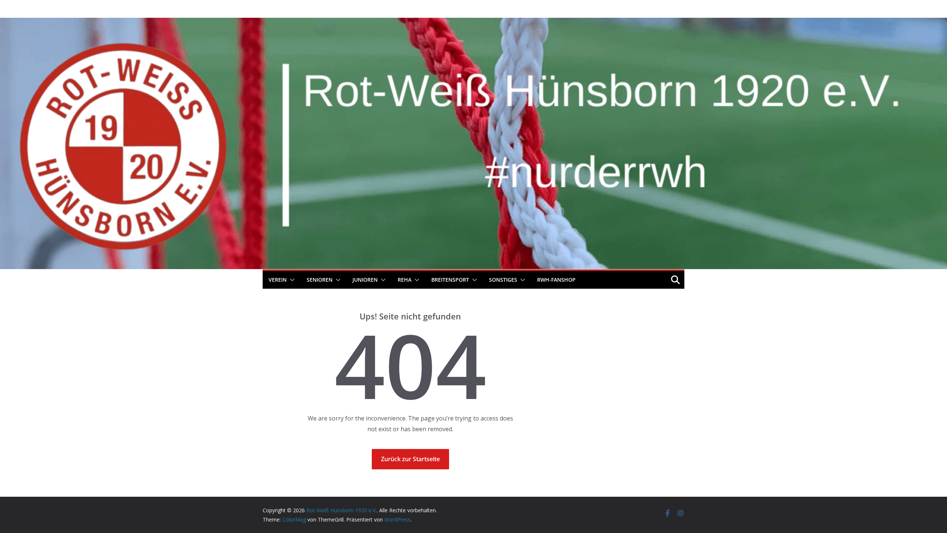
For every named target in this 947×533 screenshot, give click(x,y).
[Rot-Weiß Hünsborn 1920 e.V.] (473, 23)
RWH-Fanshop (556, 279)
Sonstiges (503, 279)
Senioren (320, 279)
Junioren (365, 279)
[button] (291, 280)
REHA (404, 279)
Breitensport (450, 279)
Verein (278, 279)
